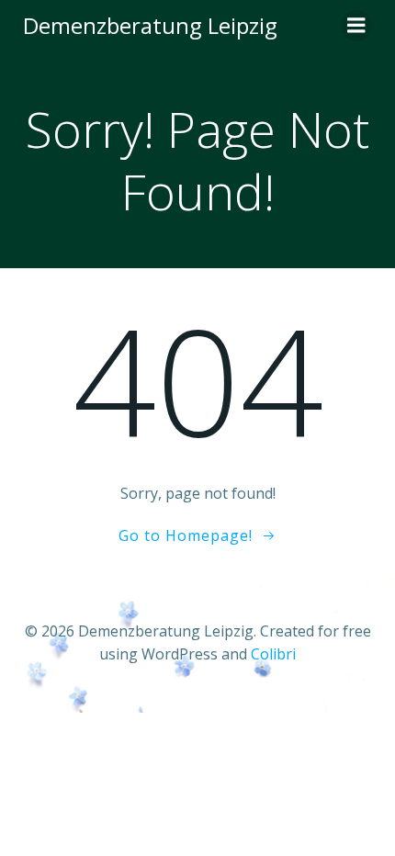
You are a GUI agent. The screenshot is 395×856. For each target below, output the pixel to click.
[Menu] (356, 25)
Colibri (273, 654)
